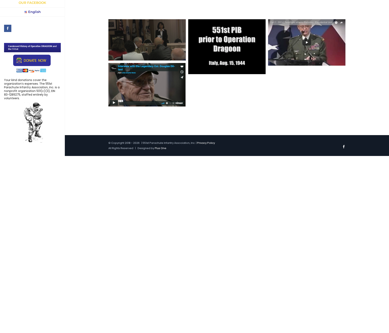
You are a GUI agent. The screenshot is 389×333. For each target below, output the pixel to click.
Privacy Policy (206, 143)
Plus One (160, 148)
